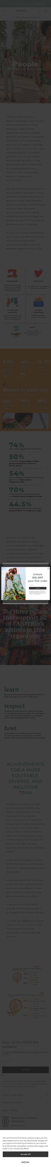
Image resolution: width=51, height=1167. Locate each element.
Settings (25, 1162)
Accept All (25, 1154)
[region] (25, 1148)
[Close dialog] (48, 568)
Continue (38, 588)
